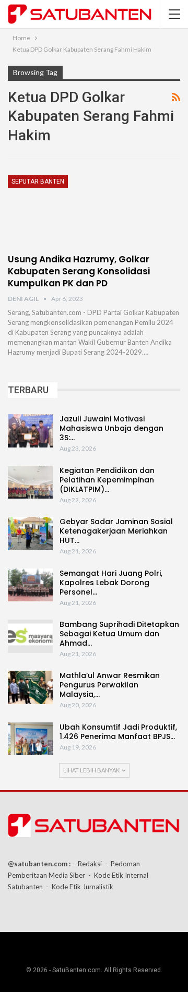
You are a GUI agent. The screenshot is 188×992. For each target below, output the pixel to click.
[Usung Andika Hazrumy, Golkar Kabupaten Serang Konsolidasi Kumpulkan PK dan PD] (63, 210)
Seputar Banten (37, 181)
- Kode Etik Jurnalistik (79, 886)
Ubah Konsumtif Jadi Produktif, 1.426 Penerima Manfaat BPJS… (118, 732)
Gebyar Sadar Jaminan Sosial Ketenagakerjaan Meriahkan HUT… (116, 531)
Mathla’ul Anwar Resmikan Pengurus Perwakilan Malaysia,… (110, 684)
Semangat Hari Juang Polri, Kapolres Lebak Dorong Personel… (111, 582)
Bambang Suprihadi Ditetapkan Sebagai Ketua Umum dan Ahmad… (119, 633)
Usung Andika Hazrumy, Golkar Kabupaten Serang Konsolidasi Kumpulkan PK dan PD (79, 271)
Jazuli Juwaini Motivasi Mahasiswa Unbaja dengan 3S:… (111, 428)
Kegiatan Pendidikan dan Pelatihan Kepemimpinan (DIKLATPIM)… (107, 479)
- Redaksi (87, 864)
